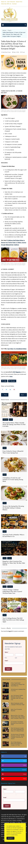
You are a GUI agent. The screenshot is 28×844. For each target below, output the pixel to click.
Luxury (9, 558)
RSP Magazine (17, 372)
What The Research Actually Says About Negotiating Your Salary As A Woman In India (17, 729)
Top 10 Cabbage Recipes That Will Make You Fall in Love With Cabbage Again (13, 619)
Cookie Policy (14, 834)
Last (16, 657)
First (6, 657)
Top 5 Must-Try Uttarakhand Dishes (16, 349)
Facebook (2, 389)
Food (23, 52)
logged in (10, 631)
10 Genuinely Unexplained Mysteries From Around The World (17, 723)
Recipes (13, 381)
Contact (14, 4)
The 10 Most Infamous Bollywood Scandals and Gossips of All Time (16, 744)
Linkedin (10, 389)
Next (22, 395)
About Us (3, 1)
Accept (10, 838)
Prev (5, 395)
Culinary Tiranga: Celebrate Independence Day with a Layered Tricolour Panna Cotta (12, 591)
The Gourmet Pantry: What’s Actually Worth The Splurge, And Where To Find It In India (14, 424)
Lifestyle (5, 419)
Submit (8, 669)
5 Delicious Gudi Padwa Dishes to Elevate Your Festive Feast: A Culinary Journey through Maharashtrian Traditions (13, 242)
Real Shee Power (6, 52)
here (11, 376)
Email (6, 660)
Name (7, 652)
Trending (10, 586)
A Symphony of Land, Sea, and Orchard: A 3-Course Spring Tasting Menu (13, 479)
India (5, 381)
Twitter (6, 389)
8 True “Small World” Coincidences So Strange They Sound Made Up (18, 684)
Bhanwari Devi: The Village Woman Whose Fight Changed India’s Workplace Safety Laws (18, 717)
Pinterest (14, 389)
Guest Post (19, 1)
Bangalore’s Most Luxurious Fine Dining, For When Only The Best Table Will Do (14, 563)
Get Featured (11, 1)
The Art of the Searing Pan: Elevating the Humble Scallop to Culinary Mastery (13, 507)
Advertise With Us (6, 4)
